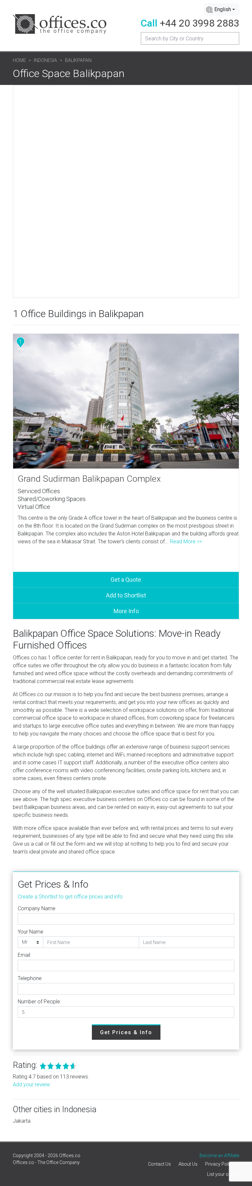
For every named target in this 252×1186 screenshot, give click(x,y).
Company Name (36, 908)
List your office (222, 1174)
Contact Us (159, 1164)
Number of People (39, 1001)
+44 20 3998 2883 (199, 23)
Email (24, 955)
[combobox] (221, 9)
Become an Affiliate (219, 1155)
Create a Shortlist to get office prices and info (70, 897)
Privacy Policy (219, 1164)
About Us (188, 1164)
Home (19, 60)
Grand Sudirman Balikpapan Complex (89, 478)
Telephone (30, 978)
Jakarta (22, 1121)
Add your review (31, 1084)
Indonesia (45, 60)
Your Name (30, 932)
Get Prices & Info (126, 1032)
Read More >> (186, 541)
